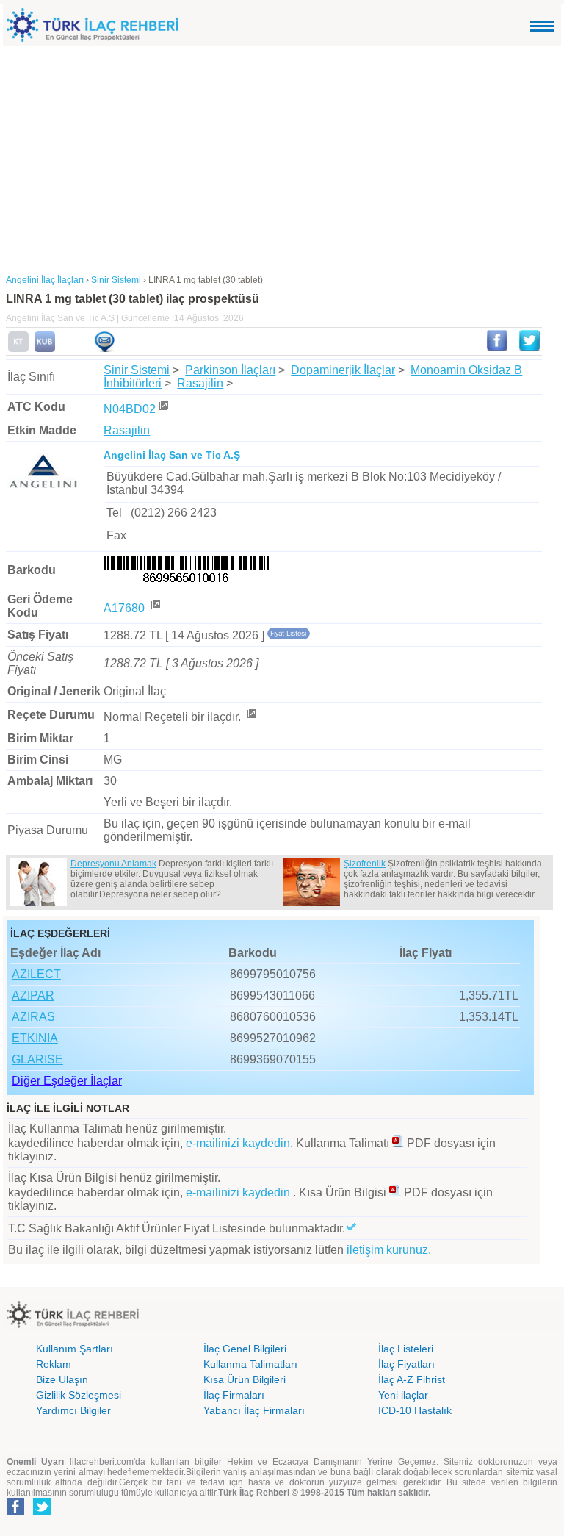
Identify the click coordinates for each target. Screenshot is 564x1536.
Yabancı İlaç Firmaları (254, 1410)
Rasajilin (200, 383)
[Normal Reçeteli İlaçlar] (251, 717)
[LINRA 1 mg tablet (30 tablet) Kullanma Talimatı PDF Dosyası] (398, 1143)
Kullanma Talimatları (250, 1364)
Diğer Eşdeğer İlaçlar (67, 1080)
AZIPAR (33, 995)
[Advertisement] (282, 156)
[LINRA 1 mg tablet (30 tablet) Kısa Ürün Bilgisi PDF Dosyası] (395, 1192)
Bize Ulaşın (62, 1379)
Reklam (53, 1364)
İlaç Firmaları (233, 1395)
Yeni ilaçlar (403, 1395)
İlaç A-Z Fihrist (411, 1379)
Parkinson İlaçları (230, 370)
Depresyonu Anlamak (113, 863)
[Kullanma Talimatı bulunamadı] (18, 349)
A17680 (126, 608)
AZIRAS (33, 1017)
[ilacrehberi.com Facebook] (15, 1512)
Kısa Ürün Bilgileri (244, 1379)
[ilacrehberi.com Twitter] (42, 1512)
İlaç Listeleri (405, 1348)
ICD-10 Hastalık (415, 1410)
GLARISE (37, 1059)
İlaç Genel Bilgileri (244, 1348)
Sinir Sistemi (137, 370)
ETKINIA (35, 1038)
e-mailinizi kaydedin (238, 1143)
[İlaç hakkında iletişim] (104, 349)
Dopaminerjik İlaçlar (343, 370)
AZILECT (36, 974)
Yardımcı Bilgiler (73, 1410)
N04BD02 (130, 409)
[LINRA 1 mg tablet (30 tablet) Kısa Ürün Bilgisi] (45, 349)
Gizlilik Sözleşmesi (78, 1395)
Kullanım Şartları (74, 1348)
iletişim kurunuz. (389, 1249)
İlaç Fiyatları (406, 1364)
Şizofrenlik (365, 863)
